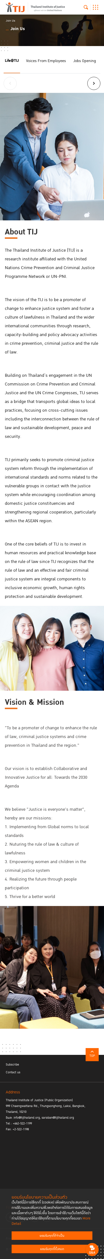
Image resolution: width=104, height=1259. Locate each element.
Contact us (13, 1072)
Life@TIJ (12, 61)
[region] (52, 413)
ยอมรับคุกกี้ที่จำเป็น (52, 1235)
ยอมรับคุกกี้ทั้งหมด (52, 1249)
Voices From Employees (46, 61)
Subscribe (12, 1064)
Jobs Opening (84, 61)
